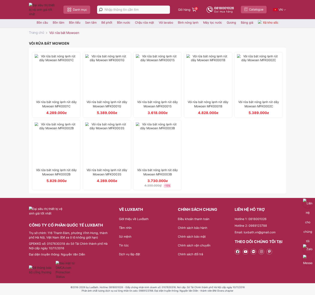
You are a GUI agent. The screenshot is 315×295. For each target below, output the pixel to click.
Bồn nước (123, 22)
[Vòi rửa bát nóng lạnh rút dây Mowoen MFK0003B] (157, 144)
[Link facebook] (237, 252)
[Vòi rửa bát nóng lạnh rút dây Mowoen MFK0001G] (107, 76)
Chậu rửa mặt (144, 22)
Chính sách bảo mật (192, 236)
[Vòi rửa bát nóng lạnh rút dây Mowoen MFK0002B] (56, 144)
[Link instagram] (261, 252)
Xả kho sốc (270, 22)
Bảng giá (247, 22)
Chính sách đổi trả (190, 254)
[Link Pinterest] (269, 252)
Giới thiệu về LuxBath (133, 219)
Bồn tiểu (74, 22)
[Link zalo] (253, 252)
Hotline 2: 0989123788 (251, 225)
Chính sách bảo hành (192, 228)
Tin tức (124, 245)
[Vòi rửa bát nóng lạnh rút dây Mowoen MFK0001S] (157, 76)
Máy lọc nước (212, 22)
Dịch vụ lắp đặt (129, 254)
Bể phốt (106, 22)
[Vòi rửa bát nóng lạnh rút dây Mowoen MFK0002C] (258, 76)
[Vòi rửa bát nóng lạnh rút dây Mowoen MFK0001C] (56, 76)
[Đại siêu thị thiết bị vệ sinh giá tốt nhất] (43, 9)
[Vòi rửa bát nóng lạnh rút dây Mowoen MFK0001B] (208, 76)
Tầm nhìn (125, 228)
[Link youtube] (245, 252)
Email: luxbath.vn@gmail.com (255, 232)
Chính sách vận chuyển (194, 245)
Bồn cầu (42, 22)
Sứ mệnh (125, 236)
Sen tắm (91, 22)
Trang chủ (36, 32)
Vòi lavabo (166, 22)
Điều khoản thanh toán (193, 219)
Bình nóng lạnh (188, 22)
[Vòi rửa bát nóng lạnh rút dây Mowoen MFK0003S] (107, 144)
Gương (231, 22)
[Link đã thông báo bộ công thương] (42, 269)
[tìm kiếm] (101, 10)
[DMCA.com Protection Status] (66, 270)
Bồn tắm (58, 22)
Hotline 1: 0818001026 (251, 219)
